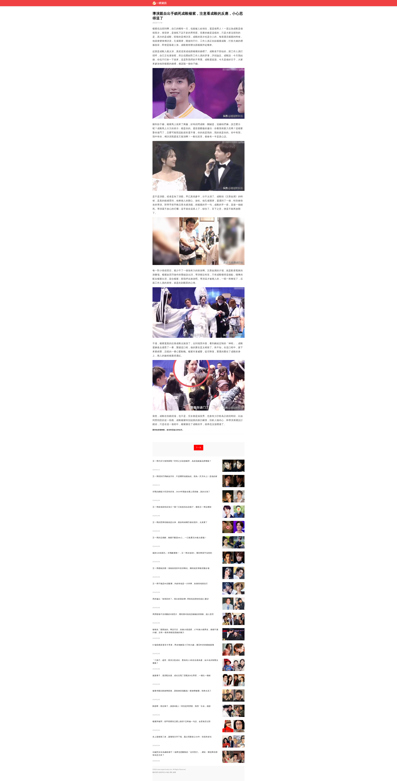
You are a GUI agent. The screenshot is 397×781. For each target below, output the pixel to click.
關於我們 (155, 772)
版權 (174, 772)
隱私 (171, 772)
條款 (167, 772)
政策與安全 (162, 772)
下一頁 (198, 447)
